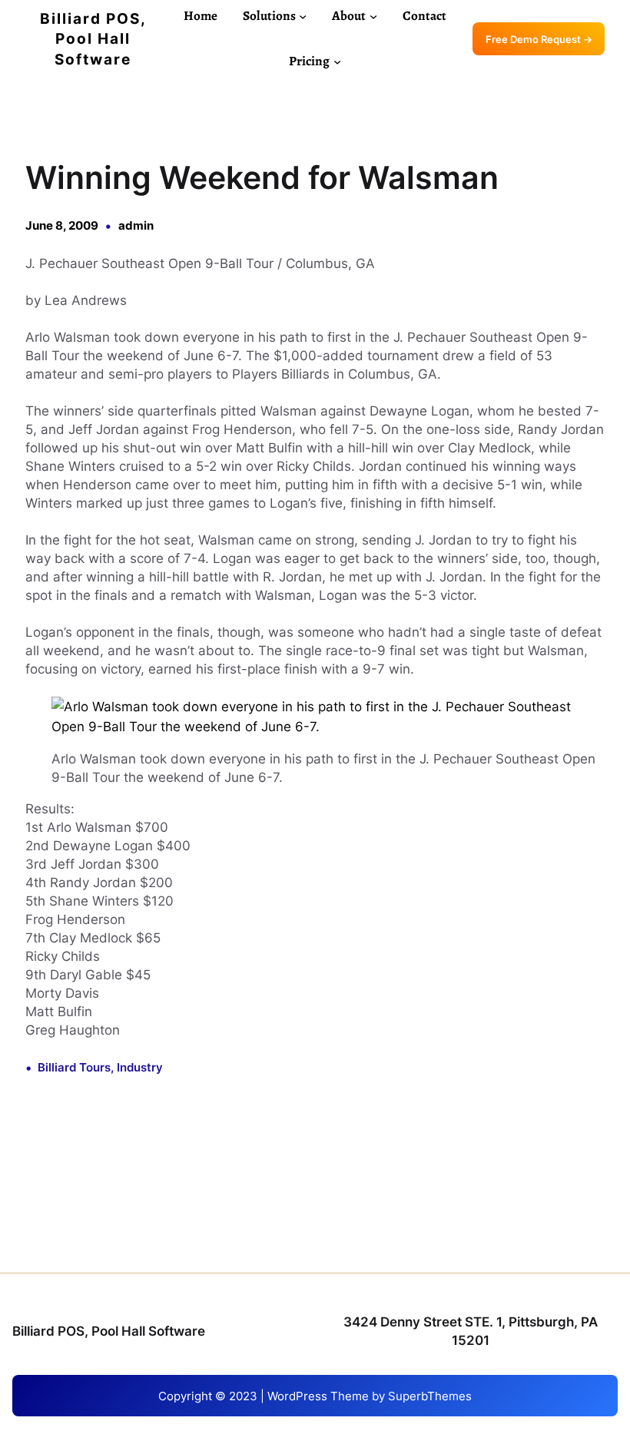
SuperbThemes (430, 1396)
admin (136, 225)
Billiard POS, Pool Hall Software (93, 39)
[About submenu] (373, 16)
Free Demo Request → (539, 39)
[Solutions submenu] (303, 16)
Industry (140, 1067)
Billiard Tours (74, 1067)
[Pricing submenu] (337, 61)
